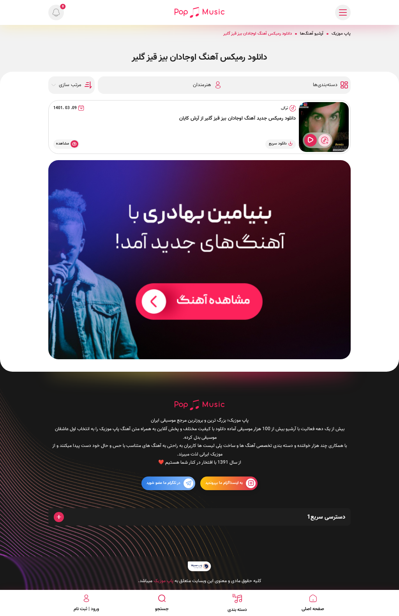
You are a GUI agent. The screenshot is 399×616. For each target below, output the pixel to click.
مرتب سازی (70, 85)
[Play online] (310, 140)
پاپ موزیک (341, 33)
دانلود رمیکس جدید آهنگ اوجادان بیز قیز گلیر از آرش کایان (237, 118)
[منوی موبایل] (343, 12)
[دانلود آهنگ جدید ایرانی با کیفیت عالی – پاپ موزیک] (199, 12)
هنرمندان (202, 85)
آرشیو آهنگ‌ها (311, 33)
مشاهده (62, 143)
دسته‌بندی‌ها (325, 85)
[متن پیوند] (199, 259)
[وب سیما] (199, 566)
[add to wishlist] (324, 140)
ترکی (284, 108)
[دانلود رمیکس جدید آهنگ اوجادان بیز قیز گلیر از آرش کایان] (324, 127)
